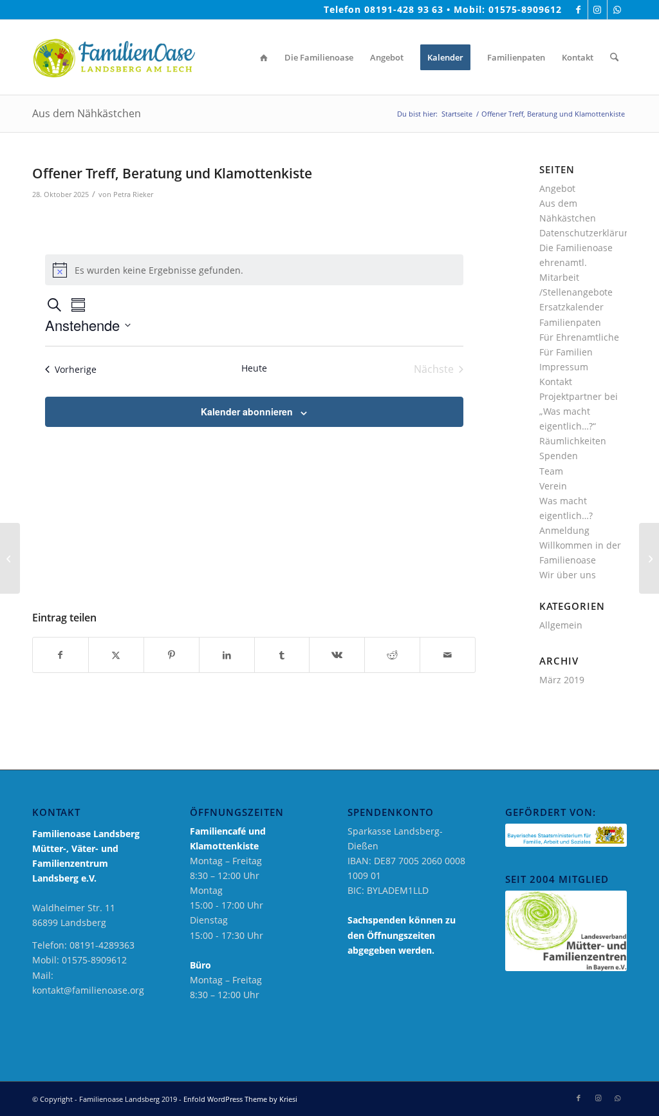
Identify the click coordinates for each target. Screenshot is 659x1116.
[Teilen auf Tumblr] (282, 655)
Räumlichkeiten (572, 441)
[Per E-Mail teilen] (447, 655)
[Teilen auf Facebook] (60, 655)
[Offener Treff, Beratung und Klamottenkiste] (10, 558)
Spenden (558, 455)
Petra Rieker (133, 194)
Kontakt (555, 381)
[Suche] (614, 57)
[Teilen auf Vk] (337, 655)
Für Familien (566, 352)
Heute (254, 368)
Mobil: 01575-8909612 (508, 9)
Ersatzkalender (571, 307)
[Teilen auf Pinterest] (171, 655)
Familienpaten (570, 322)
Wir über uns (567, 575)
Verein (553, 486)
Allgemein (560, 625)
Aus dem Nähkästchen (86, 113)
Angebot (557, 188)
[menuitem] (264, 57)
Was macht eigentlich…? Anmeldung (566, 515)
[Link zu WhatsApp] (617, 9)
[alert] (254, 269)
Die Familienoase (576, 247)
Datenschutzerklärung (587, 233)
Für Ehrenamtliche (579, 337)
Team (551, 471)
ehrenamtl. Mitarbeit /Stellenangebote (576, 277)
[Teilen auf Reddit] (392, 655)
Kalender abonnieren (247, 411)
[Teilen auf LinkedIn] (227, 655)
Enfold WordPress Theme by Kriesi (240, 1099)
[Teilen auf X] (116, 655)
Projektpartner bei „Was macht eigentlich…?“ (578, 411)
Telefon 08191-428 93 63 (384, 9)
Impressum (563, 367)
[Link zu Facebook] (578, 9)
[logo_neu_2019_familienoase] (113, 57)
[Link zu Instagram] (597, 9)
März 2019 (561, 680)
